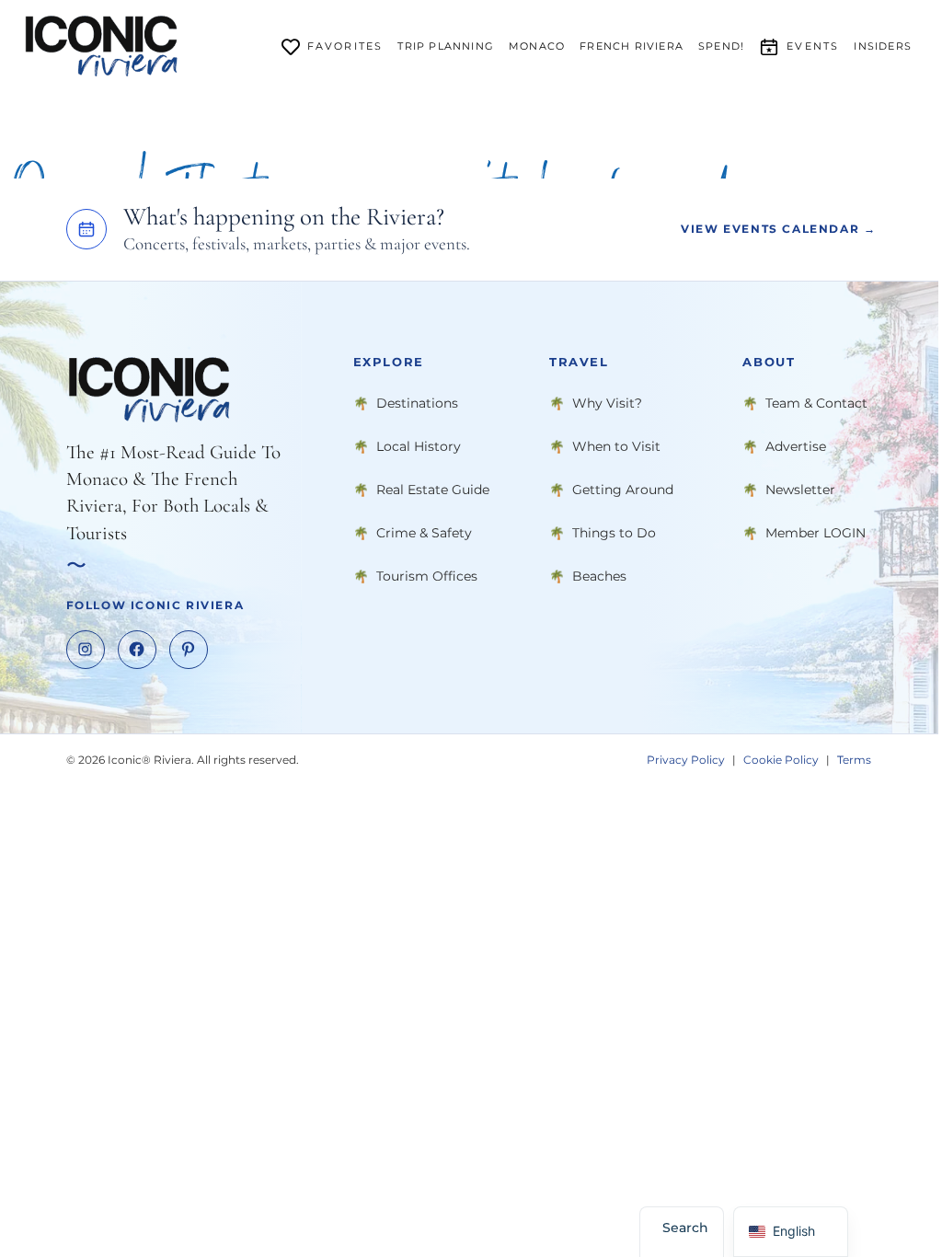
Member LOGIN (815, 533)
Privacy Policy (686, 760)
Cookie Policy (781, 760)
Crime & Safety (424, 533)
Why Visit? (607, 403)
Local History (418, 446)
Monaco (537, 46)
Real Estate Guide (432, 489)
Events (813, 46)
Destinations (417, 403)
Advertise (795, 446)
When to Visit (616, 446)
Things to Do (614, 533)
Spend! (721, 46)
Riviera (632, 46)
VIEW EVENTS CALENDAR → (778, 229)
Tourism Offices (426, 576)
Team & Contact (816, 403)
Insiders (883, 46)
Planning (445, 46)
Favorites (345, 46)
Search (685, 1227)
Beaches (599, 576)
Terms (854, 760)
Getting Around (622, 489)
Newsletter (800, 489)
